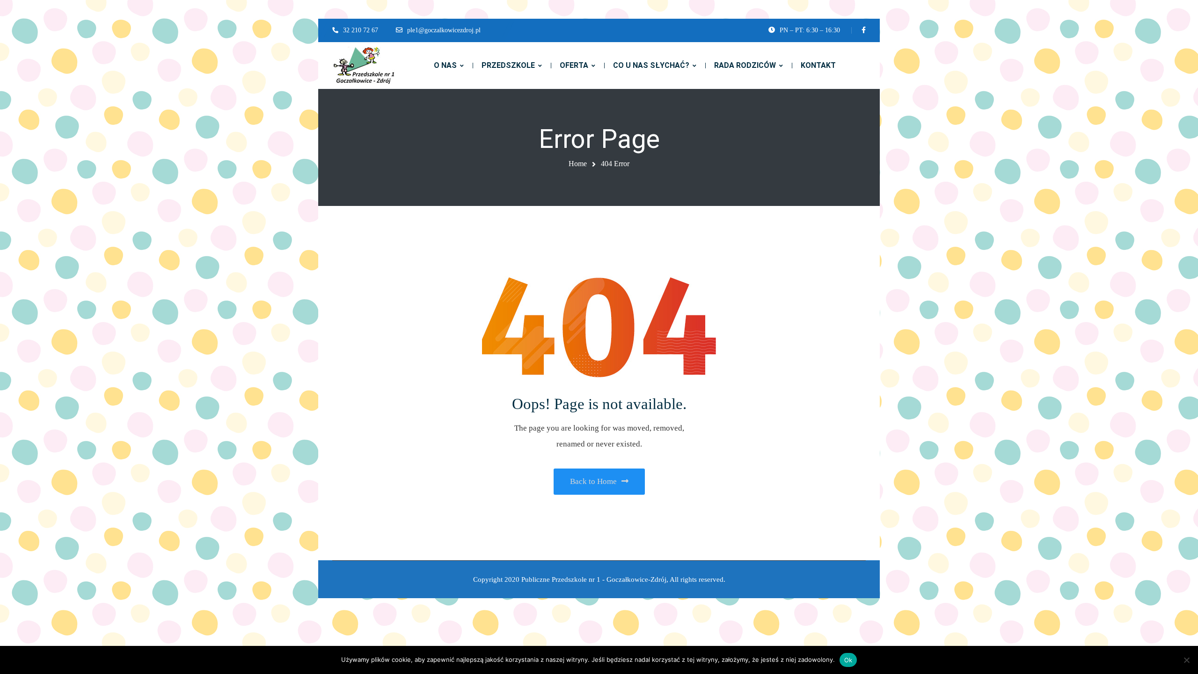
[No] (1186, 660)
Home (578, 164)
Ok (848, 660)
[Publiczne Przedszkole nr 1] (363, 65)
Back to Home (593, 481)
